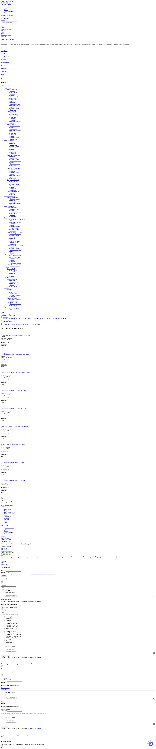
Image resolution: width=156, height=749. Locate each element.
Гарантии (3, 30)
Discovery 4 (9, 618)
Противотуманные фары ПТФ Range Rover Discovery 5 (16, 372)
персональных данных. (34, 728)
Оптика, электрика (15, 130)
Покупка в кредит (9, 11)
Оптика (12, 94)
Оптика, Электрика (15, 105)
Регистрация (4, 727)
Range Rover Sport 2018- (12, 637)
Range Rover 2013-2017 (12, 626)
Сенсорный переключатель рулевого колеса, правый (15, 335)
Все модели (9, 642)
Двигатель (13, 117)
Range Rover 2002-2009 (12, 623)
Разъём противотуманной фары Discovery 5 (13, 444)
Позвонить (4, 548)
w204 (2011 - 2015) (12, 293)
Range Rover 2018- (11, 631)
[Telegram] (9, 15)
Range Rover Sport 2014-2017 (13, 636)
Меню (2, 562)
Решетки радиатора (15, 290)
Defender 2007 (11, 269)
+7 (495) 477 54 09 (6, 4)
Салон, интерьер (15, 257)
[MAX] (3, 15)
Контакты (6, 13)
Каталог (3, 20)
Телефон (3, 572)
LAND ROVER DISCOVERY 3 (16, 219)
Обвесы (12, 91)
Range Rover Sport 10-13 (13, 155)
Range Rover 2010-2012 (12, 625)
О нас (5, 8)
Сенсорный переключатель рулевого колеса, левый (15, 354)
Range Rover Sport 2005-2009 (13, 633)
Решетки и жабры (15, 126)
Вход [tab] (5, 678)
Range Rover (4, 51)
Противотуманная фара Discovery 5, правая (13, 480)
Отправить (3, 575)
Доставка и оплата (9, 7)
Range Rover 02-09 (12, 89)
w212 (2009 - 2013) (12, 298)
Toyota (2, 74)
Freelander (3, 68)
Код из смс (4, 689)
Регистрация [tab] (7, 679)
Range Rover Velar (9, 206)
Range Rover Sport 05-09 (13, 142)
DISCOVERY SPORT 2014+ (15, 255)
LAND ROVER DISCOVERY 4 (16, 232)
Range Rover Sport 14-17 (13, 168)
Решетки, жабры (15, 96)
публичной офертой (25, 544)
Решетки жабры (14, 137)
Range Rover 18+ (11, 124)
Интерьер (13, 98)
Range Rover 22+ (11, 134)
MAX (2, 549)
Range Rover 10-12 (12, 99)
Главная (3, 324)
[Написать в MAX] (151, 744)
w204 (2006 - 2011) (12, 289)
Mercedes (3, 71)
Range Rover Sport (6, 54)
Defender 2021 (11, 272)
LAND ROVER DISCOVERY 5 (16, 245)
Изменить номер (5, 688)
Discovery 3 (9, 617)
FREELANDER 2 (12, 279)
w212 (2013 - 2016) (12, 302)
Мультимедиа (14, 114)
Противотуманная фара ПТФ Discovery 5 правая (14, 408)
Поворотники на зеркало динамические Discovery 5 (15, 426)
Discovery (3, 59)
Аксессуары (13, 92)
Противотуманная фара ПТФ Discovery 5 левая (14, 390)
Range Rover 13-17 (12, 111)
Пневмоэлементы (15, 104)
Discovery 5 (9, 620)
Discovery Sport (5, 62)
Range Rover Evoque (6, 56)
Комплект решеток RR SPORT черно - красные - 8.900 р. (52, 318)
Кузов (12, 95)
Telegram (3, 551)
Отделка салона (14, 228)
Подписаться (4, 317)
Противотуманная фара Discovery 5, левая (12, 462)
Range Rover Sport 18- (13, 180)
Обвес (12, 251)
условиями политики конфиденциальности (43, 574)
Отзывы (6, 10)
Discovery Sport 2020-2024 (14, 264)
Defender (3, 65)
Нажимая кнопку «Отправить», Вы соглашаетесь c (28, 574)
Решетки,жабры (14, 146)
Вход (2, 558)
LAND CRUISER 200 (13, 308)
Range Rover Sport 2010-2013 (13, 634)
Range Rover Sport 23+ (13, 191)
